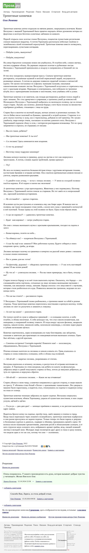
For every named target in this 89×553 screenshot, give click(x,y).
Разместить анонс (39, 450)
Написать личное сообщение (33, 517)
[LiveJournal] (49, 446)
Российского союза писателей (58, 550)
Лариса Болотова (9, 481)
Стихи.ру (77, 525)
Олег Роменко (10, 20)
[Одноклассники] (44, 446)
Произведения (18, 12)
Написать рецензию (10, 467)
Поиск (38, 12)
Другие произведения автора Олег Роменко (18, 454)
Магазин (46, 12)
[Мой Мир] (47, 446)
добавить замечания (12, 488)
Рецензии (30, 12)
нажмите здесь (39, 546)
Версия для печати (24, 450)
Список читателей (9, 450)
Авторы (6, 12)
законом (13, 534)
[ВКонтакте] (42, 446)
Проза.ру (7, 527)
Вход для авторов (69, 12)
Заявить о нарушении (56, 450)
